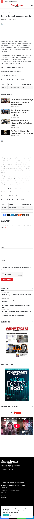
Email (3, 254)
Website (3, 260)
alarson (4, 19)
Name (3, 247)
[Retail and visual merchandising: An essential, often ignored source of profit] (5, 100)
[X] (8, 215)
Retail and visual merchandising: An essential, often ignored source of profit (22, 102)
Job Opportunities (5, 495)
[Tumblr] (15, 215)
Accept (5, 515)
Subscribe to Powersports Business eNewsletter (13, 485)
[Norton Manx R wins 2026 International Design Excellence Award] (5, 121)
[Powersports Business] (17, 5)
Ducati (11, 12)
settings (16, 512)
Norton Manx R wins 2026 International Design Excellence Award (21, 123)
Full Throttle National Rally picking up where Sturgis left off (22, 132)
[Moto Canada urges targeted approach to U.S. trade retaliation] (5, 111)
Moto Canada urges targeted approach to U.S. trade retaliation (20, 112)
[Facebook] (4, 215)
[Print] (27, 215)
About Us (3, 492)
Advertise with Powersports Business (10, 490)
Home (3, 12)
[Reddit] (19, 215)
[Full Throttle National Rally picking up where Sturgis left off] (5, 132)
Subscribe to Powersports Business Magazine (12, 482)
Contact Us (4, 487)
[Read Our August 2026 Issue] (17, 342)
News (7, 12)
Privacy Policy (4, 497)
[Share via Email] (23, 215)
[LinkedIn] (11, 215)
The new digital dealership (10, 1)
